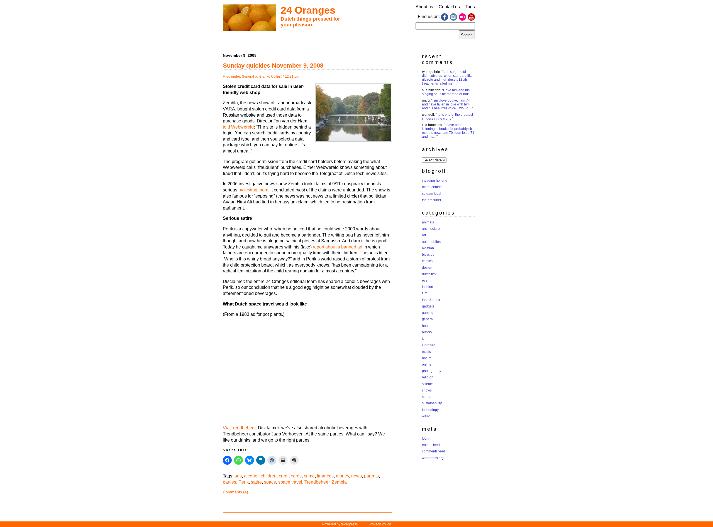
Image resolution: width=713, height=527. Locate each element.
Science (428, 384)
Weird (426, 416)
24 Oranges (308, 10)
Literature (428, 345)
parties (229, 482)
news (356, 476)
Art (424, 235)
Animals (428, 222)
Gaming (427, 313)
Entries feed (431, 445)
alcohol (251, 476)
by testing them (253, 190)
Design (427, 268)
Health (426, 326)
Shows (427, 390)
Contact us (449, 6)
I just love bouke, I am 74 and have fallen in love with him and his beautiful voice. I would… (447, 104)
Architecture (431, 229)
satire (256, 482)
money (342, 476)
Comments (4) (235, 492)
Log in (426, 438)
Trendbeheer (316, 482)
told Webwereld (238, 127)
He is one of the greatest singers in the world (447, 116)
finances (325, 476)
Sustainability (432, 403)
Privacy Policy (380, 524)
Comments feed (433, 451)
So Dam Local (431, 194)
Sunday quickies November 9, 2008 (273, 65)
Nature (427, 358)
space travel (290, 482)
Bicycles (428, 255)
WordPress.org (433, 458)
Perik (243, 482)
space (270, 482)
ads (238, 476)
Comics (427, 261)
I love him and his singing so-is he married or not (446, 92)
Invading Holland (434, 181)
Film (424, 293)
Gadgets (428, 306)
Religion (427, 377)
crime (309, 476)
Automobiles (431, 242)
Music (426, 352)
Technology (430, 410)
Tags (470, 6)
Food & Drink (431, 300)
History (427, 332)
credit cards (290, 476)
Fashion (427, 287)
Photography (431, 371)
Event (426, 280)
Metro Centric (431, 187)
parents (371, 476)
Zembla (339, 482)
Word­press (349, 524)
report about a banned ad (337, 247)
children (269, 476)
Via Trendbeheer (239, 427)
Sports (426, 397)
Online (426, 364)
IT (423, 339)
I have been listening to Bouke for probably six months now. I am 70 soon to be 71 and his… (448, 131)
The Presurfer (431, 200)
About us (424, 6)
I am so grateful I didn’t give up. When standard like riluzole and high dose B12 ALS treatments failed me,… (447, 77)
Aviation (428, 248)
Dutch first (429, 274)
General (248, 76)
